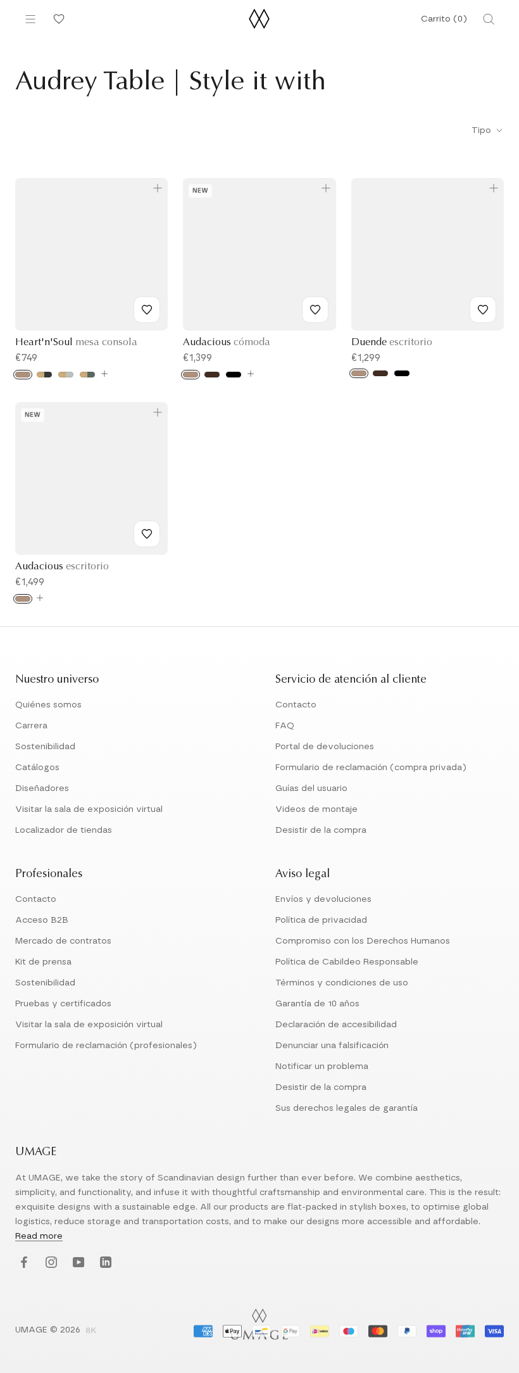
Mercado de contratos (63, 941)
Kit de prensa (43, 962)
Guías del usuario (311, 788)
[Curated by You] (57, 19)
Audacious (226, 343)
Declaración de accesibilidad (336, 1024)
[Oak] (22, 374)
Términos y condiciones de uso (341, 982)
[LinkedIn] (104, 1263)
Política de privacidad (321, 920)
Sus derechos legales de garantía (346, 1108)
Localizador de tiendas (63, 830)
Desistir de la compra (320, 830)
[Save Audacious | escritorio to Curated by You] (147, 534)
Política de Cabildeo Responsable (346, 962)
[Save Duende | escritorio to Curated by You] (483, 309)
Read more (39, 1236)
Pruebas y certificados (63, 1003)
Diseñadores (42, 788)
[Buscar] (488, 19)
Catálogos (37, 767)
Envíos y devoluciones (323, 899)
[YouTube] (77, 1263)
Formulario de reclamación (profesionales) (106, 1045)
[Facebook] (22, 1263)
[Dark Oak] (212, 374)
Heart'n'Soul (76, 343)
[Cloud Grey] (65, 374)
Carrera (31, 725)
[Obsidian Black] (44, 374)
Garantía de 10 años (317, 1003)
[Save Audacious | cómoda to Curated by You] (315, 309)
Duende (391, 343)
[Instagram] (49, 1263)
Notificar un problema (321, 1066)
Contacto (295, 704)
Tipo (483, 130)
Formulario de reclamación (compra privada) (370, 767)
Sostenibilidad (45, 746)
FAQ (284, 725)
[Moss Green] (87, 374)
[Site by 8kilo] (91, 1331)
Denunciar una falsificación (332, 1045)
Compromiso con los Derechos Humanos (362, 941)
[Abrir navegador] (30, 19)
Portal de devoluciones (324, 746)
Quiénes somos (48, 704)
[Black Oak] (233, 374)
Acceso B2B (41, 920)
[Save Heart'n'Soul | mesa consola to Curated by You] (147, 309)
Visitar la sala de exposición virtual (89, 809)
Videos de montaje (316, 809)
